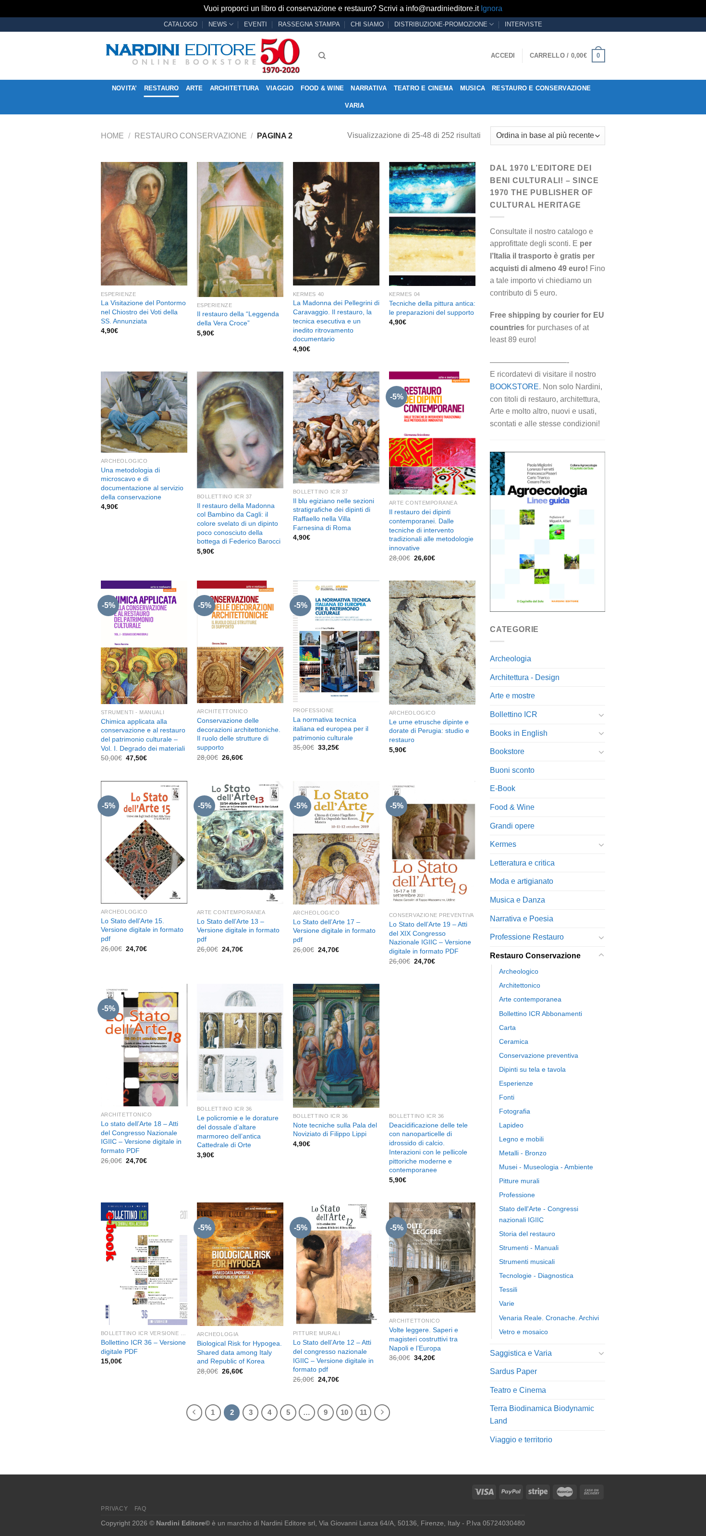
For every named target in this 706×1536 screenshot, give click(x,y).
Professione (517, 1195)
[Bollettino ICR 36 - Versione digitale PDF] (144, 1263)
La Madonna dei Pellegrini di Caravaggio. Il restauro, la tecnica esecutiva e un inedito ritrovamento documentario (336, 321)
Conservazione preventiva (538, 1055)
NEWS (217, 24)
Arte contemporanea (530, 999)
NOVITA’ (124, 88)
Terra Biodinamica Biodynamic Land (542, 1414)
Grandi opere (512, 826)
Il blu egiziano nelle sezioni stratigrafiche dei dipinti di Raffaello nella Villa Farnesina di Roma (333, 514)
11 (363, 1412)
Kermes (503, 844)
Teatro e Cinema (423, 88)
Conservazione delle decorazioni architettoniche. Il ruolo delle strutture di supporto (238, 734)
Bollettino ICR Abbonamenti (540, 1013)
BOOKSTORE (514, 387)
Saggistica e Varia (521, 1353)
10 (344, 1412)
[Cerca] (322, 56)
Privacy (114, 1508)
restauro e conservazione (541, 88)
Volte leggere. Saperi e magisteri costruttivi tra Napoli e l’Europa (423, 1338)
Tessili (508, 1289)
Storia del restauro (527, 1234)
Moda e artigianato (521, 881)
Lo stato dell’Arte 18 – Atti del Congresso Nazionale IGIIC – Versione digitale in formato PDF (141, 1137)
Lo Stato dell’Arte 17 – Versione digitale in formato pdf (334, 930)
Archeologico (518, 971)
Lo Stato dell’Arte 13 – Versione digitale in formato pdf (238, 930)
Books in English (519, 733)
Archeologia (510, 659)
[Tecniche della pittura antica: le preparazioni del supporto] (432, 224)
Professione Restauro (527, 937)
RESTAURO (161, 88)
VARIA (354, 105)
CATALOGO (180, 24)
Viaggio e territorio (521, 1440)
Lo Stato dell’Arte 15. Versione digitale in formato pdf (142, 929)
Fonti (506, 1097)
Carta (507, 1027)
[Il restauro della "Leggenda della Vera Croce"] (240, 229)
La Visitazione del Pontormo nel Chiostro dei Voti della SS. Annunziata (143, 311)
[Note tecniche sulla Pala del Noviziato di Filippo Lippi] (336, 1046)
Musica (473, 88)
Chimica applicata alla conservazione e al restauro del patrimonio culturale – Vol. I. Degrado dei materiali (143, 735)
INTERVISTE (523, 24)
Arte (194, 88)
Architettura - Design (525, 677)
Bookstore (507, 751)
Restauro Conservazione (190, 136)
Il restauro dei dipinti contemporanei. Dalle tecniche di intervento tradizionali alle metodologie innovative (431, 530)
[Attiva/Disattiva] (601, 714)
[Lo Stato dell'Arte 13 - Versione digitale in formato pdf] (240, 842)
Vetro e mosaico (523, 1332)
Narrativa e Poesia (521, 919)
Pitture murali (519, 1181)
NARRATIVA (369, 88)
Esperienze (516, 1083)
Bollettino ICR (513, 714)
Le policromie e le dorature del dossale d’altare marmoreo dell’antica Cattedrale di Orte (238, 1131)
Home (112, 136)
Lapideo (511, 1125)
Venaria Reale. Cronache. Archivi (549, 1318)
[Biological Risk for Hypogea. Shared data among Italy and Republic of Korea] (240, 1264)
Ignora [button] (491, 8)
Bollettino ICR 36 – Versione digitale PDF (143, 1346)
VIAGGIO (280, 88)
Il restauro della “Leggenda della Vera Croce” (238, 318)
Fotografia (514, 1111)
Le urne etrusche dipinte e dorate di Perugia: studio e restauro (429, 730)
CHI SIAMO (367, 24)
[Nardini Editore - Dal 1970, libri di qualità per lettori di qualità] (202, 56)
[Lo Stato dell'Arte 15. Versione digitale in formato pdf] (144, 842)
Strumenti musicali (527, 1261)
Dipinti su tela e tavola (532, 1069)
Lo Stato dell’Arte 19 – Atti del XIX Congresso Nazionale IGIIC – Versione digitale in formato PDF (430, 937)
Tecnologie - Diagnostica (536, 1275)
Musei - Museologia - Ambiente (546, 1167)
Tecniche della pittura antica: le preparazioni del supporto (432, 307)
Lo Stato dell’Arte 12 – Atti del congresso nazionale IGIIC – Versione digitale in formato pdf (333, 1355)
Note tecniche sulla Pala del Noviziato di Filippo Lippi (335, 1129)
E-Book (502, 788)
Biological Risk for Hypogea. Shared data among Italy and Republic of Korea (239, 1352)
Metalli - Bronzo (523, 1153)
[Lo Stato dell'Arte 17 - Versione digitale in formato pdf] (336, 842)
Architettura (234, 88)
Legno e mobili (521, 1139)
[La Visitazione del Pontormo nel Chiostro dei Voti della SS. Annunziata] (144, 224)
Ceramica (513, 1041)
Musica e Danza (517, 900)
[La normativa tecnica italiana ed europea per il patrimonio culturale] (336, 641)
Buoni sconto (512, 770)
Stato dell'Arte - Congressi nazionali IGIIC (538, 1214)
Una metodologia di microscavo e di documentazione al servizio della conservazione (142, 483)
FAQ (140, 1508)
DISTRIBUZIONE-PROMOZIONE (440, 24)
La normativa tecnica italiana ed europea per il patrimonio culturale (330, 728)
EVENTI (255, 24)
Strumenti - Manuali (529, 1247)
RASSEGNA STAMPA (309, 24)
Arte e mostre (512, 696)
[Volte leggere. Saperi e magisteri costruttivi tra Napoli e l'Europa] (432, 1257)
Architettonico (519, 985)
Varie (506, 1303)
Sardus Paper (513, 1371)
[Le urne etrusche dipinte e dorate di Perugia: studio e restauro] (432, 643)
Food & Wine (322, 88)
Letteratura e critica (522, 863)
